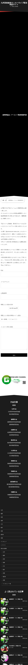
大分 (2, 524)
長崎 (2, 520)
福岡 (2, 513)
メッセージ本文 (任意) (7, 327)
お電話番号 (4, 293)
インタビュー (4, 541)
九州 (2, 510)
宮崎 (2, 531)
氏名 (2, 270)
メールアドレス (5, 281)
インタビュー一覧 (7, 583)
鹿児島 (2, 534)
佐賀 (2, 517)
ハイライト (3, 545)
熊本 (2, 527)
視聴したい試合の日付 (7, 304)
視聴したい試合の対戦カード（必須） (11, 315)
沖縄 (2, 538)
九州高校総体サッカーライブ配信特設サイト (14, 3)
